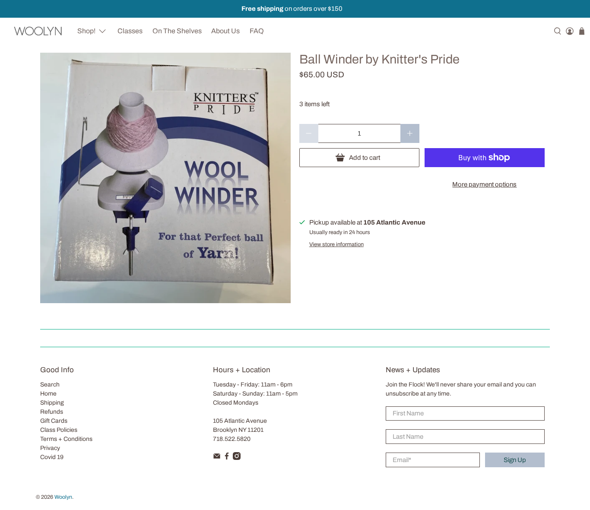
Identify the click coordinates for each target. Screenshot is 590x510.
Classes (130, 31)
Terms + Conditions (66, 439)
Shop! (86, 31)
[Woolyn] (38, 31)
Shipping (52, 402)
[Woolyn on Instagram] (237, 458)
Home (48, 393)
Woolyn (63, 497)
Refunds (51, 412)
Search (50, 384)
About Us (225, 31)
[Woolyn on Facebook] (227, 458)
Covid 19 (51, 457)
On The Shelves (177, 31)
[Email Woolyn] (217, 458)
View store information (336, 244)
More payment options (484, 184)
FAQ (257, 31)
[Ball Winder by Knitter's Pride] (165, 178)
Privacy (50, 448)
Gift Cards (53, 421)
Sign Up (515, 459)
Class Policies (58, 430)
